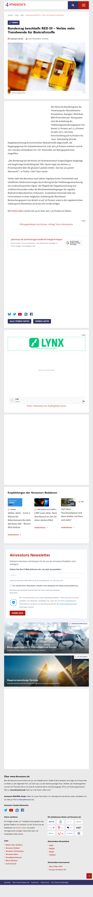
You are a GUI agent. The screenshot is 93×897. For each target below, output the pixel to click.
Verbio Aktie (17, 211)
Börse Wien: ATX (55, 866)
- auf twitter (44, 39)
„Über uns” (46, 790)
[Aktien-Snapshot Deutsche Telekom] (60, 828)
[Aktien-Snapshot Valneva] (69, 833)
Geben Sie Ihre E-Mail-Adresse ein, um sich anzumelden (35, 569)
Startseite (7, 882)
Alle (83, 5)
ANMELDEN (17, 613)
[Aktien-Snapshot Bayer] (60, 822)
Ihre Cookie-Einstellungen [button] (59, 882)
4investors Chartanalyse (15, 851)
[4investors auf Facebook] (31, 314)
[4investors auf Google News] (26, 314)
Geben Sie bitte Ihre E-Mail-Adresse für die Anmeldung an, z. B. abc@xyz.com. (36, 580)
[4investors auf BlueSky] (9, 314)
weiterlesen (13, 534)
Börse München (11, 860)
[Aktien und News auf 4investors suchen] (73, 5)
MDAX (52, 848)
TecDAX (52, 855)
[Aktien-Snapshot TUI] (60, 833)
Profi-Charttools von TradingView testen (46, 406)
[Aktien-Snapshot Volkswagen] (79, 833)
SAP (82, 502)
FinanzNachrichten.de (14, 857)
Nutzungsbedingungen (68, 604)
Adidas (13, 509)
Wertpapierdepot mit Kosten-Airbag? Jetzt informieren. (47, 224)
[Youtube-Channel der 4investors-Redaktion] (20, 314)
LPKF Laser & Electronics (46, 509)
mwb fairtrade (11, 863)
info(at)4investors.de (26, 799)
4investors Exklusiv (13, 848)
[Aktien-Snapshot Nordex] (51, 833)
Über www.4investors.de (20, 882)
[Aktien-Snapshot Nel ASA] (79, 828)
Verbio (22, 15)
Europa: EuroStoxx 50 (57, 869)
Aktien (17, 15)
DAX (51, 845)
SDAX (51, 851)
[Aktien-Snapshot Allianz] (51, 822)
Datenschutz (45, 882)
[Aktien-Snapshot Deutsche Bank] (51, 828)
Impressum (35, 882)
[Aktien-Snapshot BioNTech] (69, 822)
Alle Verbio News (19, 321)
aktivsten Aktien (21, 827)
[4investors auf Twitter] (14, 314)
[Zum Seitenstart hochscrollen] (89, 876)
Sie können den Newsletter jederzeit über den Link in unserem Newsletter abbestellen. (35, 591)
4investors (10, 15)
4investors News (12, 854)
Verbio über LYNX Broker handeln (46, 349)
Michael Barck (36, 39)
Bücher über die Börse (14, 845)
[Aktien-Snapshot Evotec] (69, 828)
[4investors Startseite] (15, 4)
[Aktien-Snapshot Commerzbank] (79, 822)
